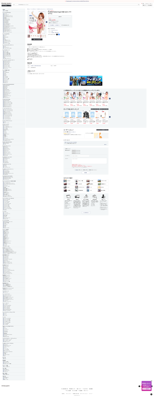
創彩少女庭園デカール (6, 194)
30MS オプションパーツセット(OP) (8, 103)
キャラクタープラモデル (7, 354)
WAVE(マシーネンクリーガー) (7, 296)
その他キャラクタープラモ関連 (7, 363)
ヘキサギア (5, 216)
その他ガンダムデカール (7, 64)
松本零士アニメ (5, 352)
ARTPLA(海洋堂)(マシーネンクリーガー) (8, 297)
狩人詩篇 (5, 225)
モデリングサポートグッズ (7, 217)
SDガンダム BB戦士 (6, 52)
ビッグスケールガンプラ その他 (7, 48)
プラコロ (5, 144)
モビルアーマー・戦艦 (6, 78)
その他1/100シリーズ (6, 42)
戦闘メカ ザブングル (6, 231)
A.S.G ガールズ (5, 224)
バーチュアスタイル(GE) (7, 201)
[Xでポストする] (57, 34)
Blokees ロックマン (6, 150)
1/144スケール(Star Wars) (7, 306)
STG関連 (5, 353)
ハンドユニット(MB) (6, 202)
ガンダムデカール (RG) (6, 63)
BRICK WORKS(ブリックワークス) (8, 298)
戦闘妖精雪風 (5, 333)
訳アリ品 (5, 358)
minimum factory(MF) (6, 171)
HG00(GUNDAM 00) (6, 21)
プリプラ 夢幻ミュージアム (7, 321)
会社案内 (63, 393)
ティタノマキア (5, 159)
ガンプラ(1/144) (6, 76)
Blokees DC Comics (6, 148)
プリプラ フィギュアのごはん (7, 318)
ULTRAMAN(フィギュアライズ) (7, 112)
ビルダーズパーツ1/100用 (7, 43)
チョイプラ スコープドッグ (7, 269)
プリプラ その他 (6, 324)
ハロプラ (5, 137)
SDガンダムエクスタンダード (7, 55)
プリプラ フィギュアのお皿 (7, 322)
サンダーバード (5, 332)
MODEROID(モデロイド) (7, 158)
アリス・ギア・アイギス (7, 186)
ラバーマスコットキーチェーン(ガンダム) (9, 139)
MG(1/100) (5, 71)
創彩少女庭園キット (6, 188)
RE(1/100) (5, 75)
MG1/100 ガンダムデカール (7, 61)
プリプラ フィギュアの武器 (7, 320)
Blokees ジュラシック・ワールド (8, 154)
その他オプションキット (7, 341)
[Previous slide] (27, 22)
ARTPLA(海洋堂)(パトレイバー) (7, 278)
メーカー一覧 (5, 378)
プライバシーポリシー (69, 393)
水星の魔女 (5, 17)
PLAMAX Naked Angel (6, 172)
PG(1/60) (5, 73)
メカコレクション (6, 138)
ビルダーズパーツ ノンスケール (7, 67)
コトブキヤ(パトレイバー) (7, 279)
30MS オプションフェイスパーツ (8, 105)
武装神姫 (5, 187)
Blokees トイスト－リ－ (7, 151)
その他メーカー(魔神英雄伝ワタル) (8, 286)
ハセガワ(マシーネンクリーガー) (8, 295)
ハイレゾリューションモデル (7, 41)
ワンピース (5, 347)
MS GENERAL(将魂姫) (6, 222)
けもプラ (5, 226)
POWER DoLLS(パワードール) (7, 345)
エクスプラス (5, 335)
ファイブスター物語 (6, 349)
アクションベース (6, 68)
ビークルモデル (5, 304)
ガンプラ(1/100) (6, 77)
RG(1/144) (5, 74)
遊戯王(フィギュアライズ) (7, 111)
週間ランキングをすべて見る (95, 109)
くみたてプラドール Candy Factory (8, 351)
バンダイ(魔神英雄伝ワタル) (7, 284)
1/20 (52, 31)
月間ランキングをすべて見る (104, 109)
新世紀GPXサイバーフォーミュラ (8, 289)
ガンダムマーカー (6, 371)
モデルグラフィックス (6, 362)
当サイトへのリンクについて (84, 393)
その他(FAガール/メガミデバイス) (8, 196)
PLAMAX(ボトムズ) (6, 268)
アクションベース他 (6, 79)
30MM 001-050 (5, 86)
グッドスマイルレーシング (7, 167)
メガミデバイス (5, 185)
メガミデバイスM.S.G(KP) (7, 199)
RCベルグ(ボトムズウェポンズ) (7, 272)
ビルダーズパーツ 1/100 (6, 66)
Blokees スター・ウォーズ (7, 152)
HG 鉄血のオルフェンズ (6, 18)
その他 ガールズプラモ (6, 227)
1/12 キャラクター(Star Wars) (7, 305)
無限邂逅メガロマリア (6, 192)
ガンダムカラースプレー (7, 370)
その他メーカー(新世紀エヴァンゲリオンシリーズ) (10, 253)
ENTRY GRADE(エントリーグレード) (8, 15)
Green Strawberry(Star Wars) (7, 309)
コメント (66, 158)
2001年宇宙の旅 (6, 331)
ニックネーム (67, 155)
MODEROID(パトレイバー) (7, 276)
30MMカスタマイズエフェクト (7, 95)
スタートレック (5, 330)
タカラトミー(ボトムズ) (6, 271)
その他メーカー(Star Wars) (7, 310)
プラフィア (5, 314)
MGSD (4, 57)
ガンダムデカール (6, 81)
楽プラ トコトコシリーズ (7, 350)
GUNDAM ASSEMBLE (6, 143)
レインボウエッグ (6, 300)
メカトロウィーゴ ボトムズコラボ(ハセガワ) (9, 270)
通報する (105, 144)
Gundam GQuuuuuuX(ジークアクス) (8, 16)
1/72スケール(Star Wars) (7, 308)
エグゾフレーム (5, 160)
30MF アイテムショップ (6, 91)
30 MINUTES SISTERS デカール (7, 106)
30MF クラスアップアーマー (7, 90)
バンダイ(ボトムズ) (6, 266)
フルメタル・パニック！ (7, 346)
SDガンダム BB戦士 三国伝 (7, 54)
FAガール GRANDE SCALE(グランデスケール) (9, 183)
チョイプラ (5, 313)
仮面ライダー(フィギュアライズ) (8, 113)
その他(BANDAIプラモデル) (7, 140)
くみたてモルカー (6, 161)
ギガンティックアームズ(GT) (7, 207)
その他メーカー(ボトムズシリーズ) (8, 273)
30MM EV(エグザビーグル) (7, 93)
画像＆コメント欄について (72, 131)
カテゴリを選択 (4, 5)
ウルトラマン (5, 328)
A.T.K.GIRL (5, 223)
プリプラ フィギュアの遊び (7, 319)
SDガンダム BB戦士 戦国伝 (7, 53)
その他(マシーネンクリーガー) (7, 301)
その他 (4, 355)
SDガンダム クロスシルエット (7, 56)
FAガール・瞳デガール (6, 193)
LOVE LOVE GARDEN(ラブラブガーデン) (8, 299)
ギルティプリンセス (6, 170)
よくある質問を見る (86, 212)
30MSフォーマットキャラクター (7, 101)
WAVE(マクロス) (6, 260)
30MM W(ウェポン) (6, 94)
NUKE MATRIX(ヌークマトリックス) (8, 221)
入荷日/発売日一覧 (6, 377)
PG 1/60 (5, 46)
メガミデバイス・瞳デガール (7, 195)
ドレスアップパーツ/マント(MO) (8, 208)
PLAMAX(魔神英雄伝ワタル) (7, 285)
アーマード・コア (6, 348)
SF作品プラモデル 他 (6, 336)
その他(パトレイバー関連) (7, 281)
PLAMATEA (5, 165)
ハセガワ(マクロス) (6, 258)
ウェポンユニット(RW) (6, 205)
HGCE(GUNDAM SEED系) (7, 19)
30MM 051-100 (5, 87)
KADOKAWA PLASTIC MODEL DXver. (8, 177)
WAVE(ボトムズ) (6, 267)
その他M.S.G (5, 209)
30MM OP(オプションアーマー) (7, 92)
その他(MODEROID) (6, 162)
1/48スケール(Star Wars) (7, 307)
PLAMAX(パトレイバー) (6, 277)
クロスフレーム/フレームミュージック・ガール (9, 184)
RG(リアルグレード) (6, 14)
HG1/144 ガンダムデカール (7, 62)
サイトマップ (90, 393)
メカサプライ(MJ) (6, 200)
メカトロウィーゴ (6, 292)
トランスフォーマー (6, 329)
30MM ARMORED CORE (6, 85)
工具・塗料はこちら (6, 369)
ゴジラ (4, 327)
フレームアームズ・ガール (7, 182)
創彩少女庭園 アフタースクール (7, 189)
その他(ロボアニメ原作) (6, 246)
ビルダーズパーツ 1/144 (6, 65)
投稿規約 (77, 169)
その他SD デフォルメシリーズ (7, 58)
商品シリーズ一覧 (6, 379)
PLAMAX (52, 32)
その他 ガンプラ (6, 82)
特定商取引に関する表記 (76, 393)
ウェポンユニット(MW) (6, 204)
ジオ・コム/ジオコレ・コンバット (8, 339)
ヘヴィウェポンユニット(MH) (7, 203)
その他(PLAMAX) (6, 174)
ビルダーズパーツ (6, 80)
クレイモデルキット (6, 125)
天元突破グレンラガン (6, 232)
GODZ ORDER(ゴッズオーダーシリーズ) (8, 173)
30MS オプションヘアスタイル (7, 104)
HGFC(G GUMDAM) (6, 20)
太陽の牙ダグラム (6, 230)
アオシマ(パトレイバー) (6, 280)
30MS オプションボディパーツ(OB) (8, 102)
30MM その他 (5, 88)
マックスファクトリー (54, 30)
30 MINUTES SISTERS (6, 100)
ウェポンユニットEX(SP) (7, 206)
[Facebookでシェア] (59, 34)
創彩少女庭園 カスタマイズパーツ (8, 190)
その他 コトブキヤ (6, 218)
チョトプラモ (5, 315)
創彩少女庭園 (5, 215)
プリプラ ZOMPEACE (6, 323)
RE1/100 (5, 39)
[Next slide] (46, 22)
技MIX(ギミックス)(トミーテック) (8, 262)
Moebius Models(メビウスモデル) (8, 334)
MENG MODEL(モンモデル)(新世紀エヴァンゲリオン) (10, 252)
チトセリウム (5, 166)
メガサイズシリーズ (6, 47)
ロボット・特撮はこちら (7, 366)
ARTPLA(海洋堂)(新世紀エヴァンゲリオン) (9, 251)
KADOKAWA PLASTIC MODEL (7, 178)
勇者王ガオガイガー (6, 233)
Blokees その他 (6, 155)
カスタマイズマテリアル (7, 97)
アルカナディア (5, 191)
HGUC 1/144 (5, 13)
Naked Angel (57, 32)
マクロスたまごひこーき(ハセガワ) (8, 259)
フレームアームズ (6, 212)
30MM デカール (5, 96)
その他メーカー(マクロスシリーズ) (8, 263)
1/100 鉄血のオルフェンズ (7, 40)
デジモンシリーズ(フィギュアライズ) (8, 110)
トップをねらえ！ (6, 234)
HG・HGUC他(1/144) (6, 72)
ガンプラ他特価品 (6, 10)
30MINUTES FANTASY (6, 89)
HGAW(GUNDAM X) (6, 22)
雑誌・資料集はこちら (6, 374)
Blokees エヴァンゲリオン (7, 149)
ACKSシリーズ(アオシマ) (7, 261)
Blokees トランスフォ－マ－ (7, 153)
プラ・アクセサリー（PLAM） (7, 340)
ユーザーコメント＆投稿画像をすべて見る (102, 129)
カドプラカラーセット (6, 179)
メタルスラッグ (5, 344)
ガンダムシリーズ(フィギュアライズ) (8, 109)
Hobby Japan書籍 (6, 361)
